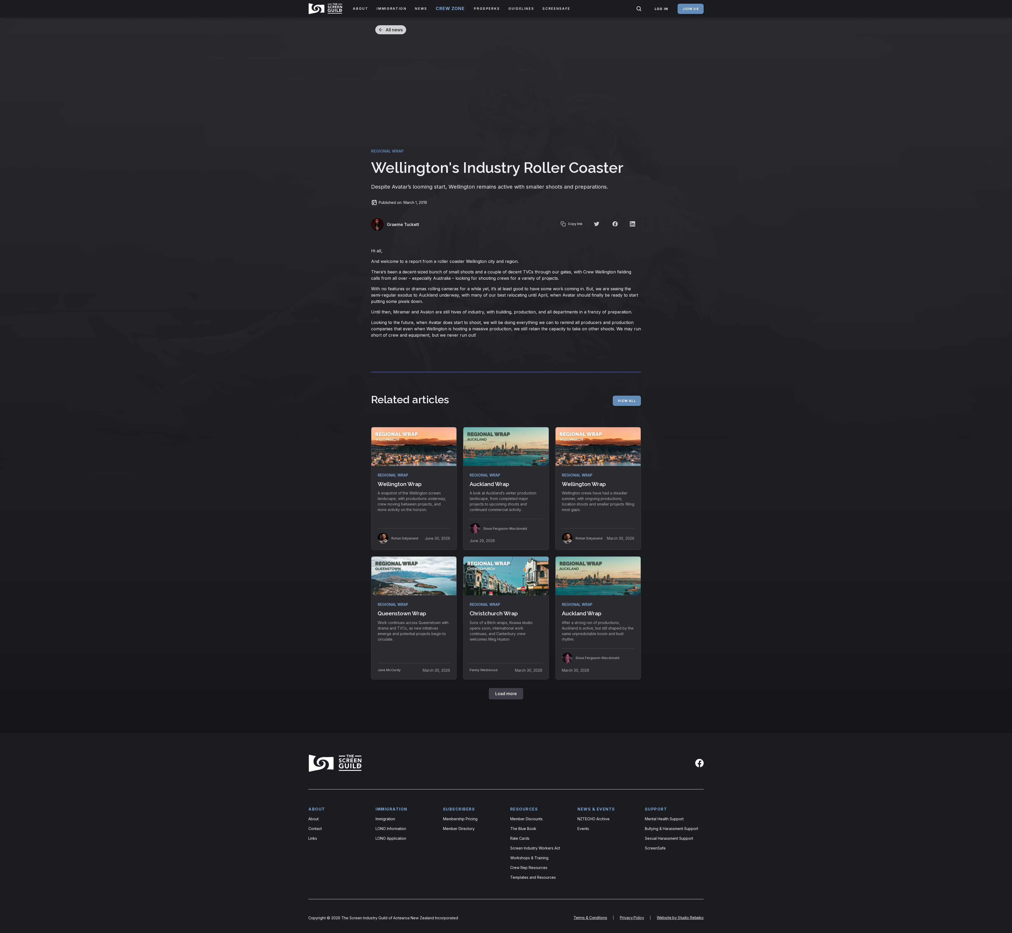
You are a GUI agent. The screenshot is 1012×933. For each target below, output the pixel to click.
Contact (315, 828)
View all (627, 401)
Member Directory (459, 828)
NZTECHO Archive (593, 819)
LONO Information (391, 828)
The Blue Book (523, 828)
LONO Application (391, 838)
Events (583, 828)
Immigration (385, 819)
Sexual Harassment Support (669, 838)
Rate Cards (519, 838)
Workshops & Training (529, 858)
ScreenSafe (655, 848)
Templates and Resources (533, 877)
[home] (326, 8)
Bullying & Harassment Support (671, 828)
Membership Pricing (460, 819)
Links (312, 838)
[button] (360, 8)
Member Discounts (526, 819)
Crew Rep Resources (528, 867)
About (313, 819)
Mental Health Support (664, 819)
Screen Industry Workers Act (535, 848)
